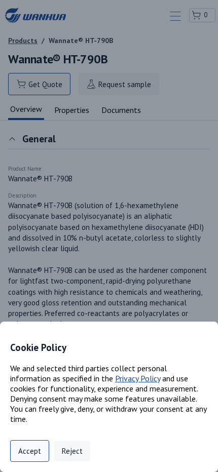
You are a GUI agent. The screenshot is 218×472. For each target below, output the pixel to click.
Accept (29, 451)
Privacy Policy (137, 378)
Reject (72, 451)
